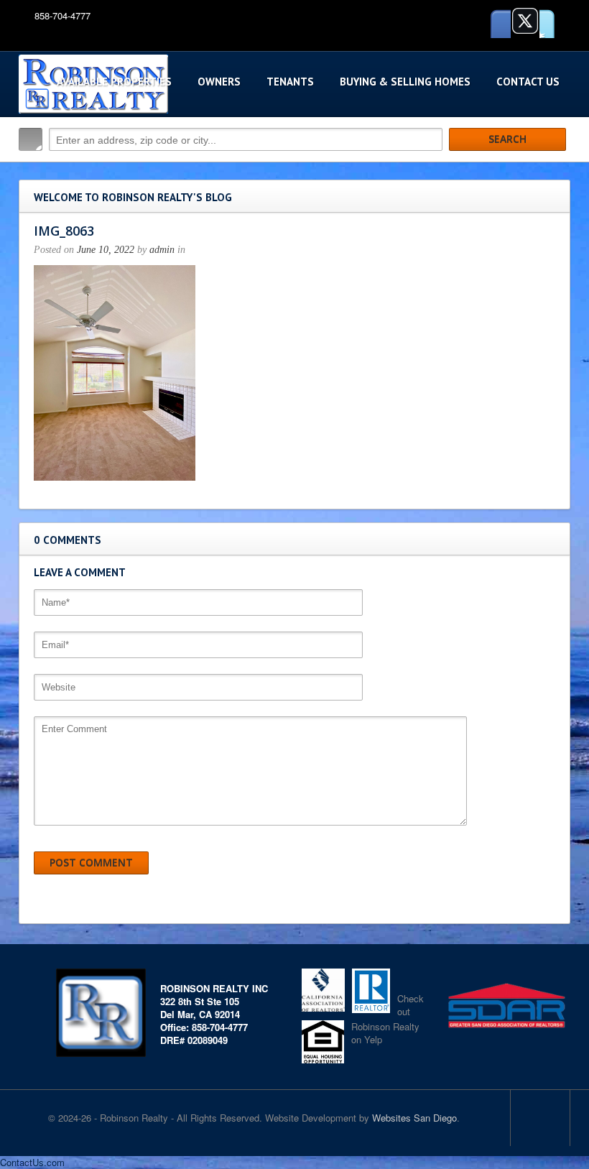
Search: (30, 139)
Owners (219, 81)
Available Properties (114, 81)
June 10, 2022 (105, 249)
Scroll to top (540, 1118)
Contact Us (528, 81)
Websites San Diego (414, 1117)
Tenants (290, 81)
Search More (554, 170)
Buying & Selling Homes (405, 81)
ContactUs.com (32, 1162)
